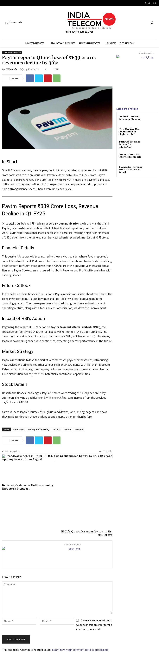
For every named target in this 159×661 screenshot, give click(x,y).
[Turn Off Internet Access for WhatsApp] (150, 145)
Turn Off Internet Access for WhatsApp (129, 144)
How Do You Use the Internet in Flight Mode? (129, 132)
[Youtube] (143, 22)
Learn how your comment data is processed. (80, 649)
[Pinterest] (48, 78)
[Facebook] (129, 22)
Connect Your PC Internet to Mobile (129, 155)
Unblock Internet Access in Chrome (129, 118)
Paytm (67, 429)
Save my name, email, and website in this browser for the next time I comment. (94, 625)
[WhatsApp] (56, 78)
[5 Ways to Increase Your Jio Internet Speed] (150, 170)
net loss (56, 429)
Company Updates (12, 52)
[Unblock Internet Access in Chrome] (150, 120)
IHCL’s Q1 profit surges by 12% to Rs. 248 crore (86, 533)
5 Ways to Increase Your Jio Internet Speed (130, 170)
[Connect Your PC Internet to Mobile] (150, 158)
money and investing (38, 429)
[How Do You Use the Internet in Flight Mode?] (150, 132)
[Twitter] (136, 22)
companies (18, 429)
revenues (79, 429)
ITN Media (11, 69)
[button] (152, 23)
